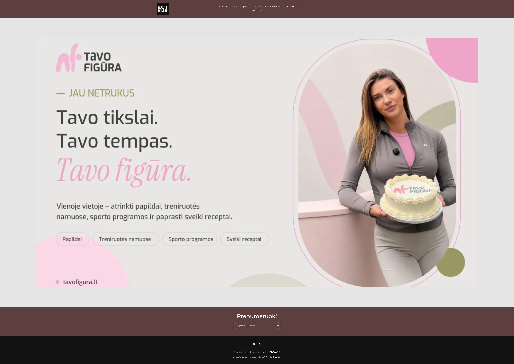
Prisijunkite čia (273, 357)
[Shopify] (274, 352)
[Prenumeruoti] (278, 325)
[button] (338, 8)
